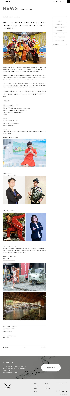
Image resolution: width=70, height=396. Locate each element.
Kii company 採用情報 (59, 40)
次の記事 (43, 347)
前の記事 (7, 347)
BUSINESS (36, 385)
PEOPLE (36, 391)
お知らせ (60, 21)
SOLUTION (47, 388)
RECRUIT (62, 1)
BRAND (35, 388)
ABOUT (35, 383)
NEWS (46, 391)
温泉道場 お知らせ (59, 24)
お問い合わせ (51, 367)
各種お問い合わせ (61, 383)
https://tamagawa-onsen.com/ (9, 260)
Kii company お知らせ (59, 33)
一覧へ (24, 347)
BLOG (46, 383)
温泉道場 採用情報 (59, 30)
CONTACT (56, 1)
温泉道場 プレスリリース (14, 17)
